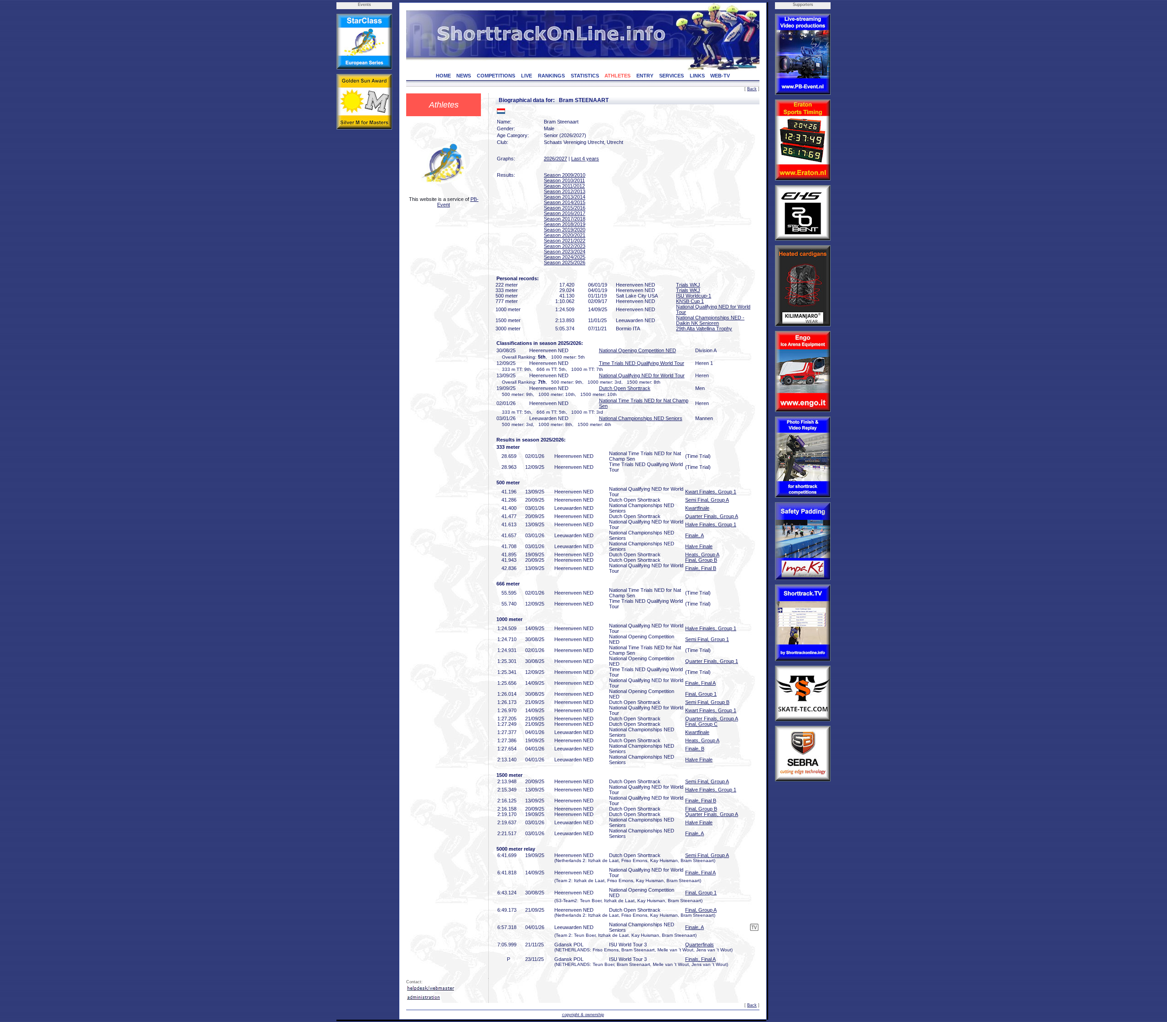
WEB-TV (720, 75)
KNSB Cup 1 (690, 301)
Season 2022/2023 (564, 246)
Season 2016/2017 (564, 213)
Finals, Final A (700, 959)
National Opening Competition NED (637, 350)
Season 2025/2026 (564, 262)
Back (752, 89)
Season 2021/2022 (564, 240)
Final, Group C (701, 724)
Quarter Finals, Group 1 (711, 661)
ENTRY (644, 75)
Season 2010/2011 (564, 180)
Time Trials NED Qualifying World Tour (641, 363)
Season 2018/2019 (564, 224)
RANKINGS (551, 75)
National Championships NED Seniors (640, 418)
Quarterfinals (699, 944)
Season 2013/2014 (564, 197)
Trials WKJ (688, 285)
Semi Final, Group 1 (707, 639)
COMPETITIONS (496, 75)
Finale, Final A (700, 683)
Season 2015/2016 (564, 208)
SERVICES (671, 75)
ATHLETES (617, 75)
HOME (443, 75)
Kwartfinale (697, 508)
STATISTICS (585, 75)
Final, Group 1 (701, 694)
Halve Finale (699, 546)
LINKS (697, 75)
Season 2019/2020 (564, 229)
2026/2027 (555, 158)
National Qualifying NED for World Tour (642, 375)
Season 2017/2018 (564, 218)
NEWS (463, 75)
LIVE (526, 75)
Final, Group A (701, 910)
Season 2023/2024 (564, 251)
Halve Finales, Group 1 (710, 524)
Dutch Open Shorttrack (625, 388)
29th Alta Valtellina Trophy (704, 328)
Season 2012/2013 (564, 191)
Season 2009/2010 (564, 175)
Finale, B (694, 748)
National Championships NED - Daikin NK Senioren (710, 320)
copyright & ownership (583, 1014)
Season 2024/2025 (564, 257)
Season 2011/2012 (564, 186)
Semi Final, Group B (707, 702)
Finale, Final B (700, 568)
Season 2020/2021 (564, 235)
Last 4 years (585, 158)
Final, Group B (701, 560)
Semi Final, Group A (707, 500)
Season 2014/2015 (564, 202)
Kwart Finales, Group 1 (710, 491)
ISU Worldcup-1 (693, 295)
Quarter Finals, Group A (711, 516)
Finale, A (694, 535)
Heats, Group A (702, 554)
